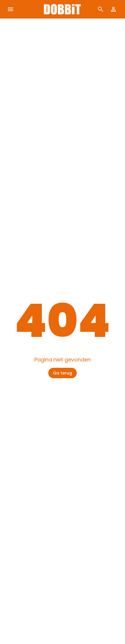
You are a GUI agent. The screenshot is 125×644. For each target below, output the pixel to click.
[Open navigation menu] (10, 9)
